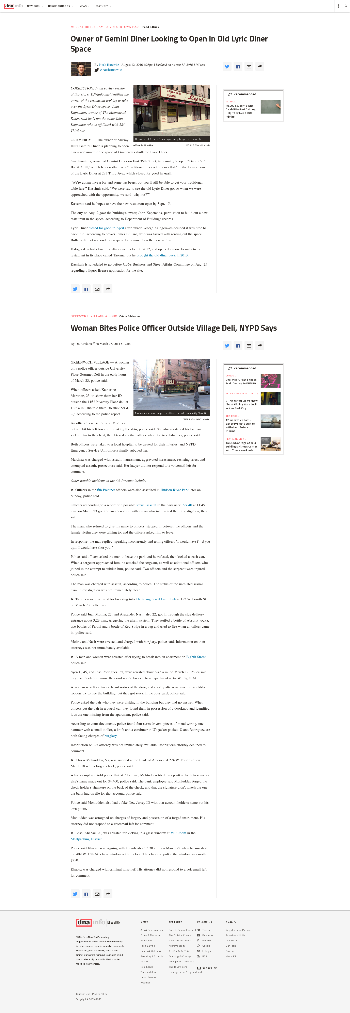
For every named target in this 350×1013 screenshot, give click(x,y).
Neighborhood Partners (238, 930)
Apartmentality (177, 946)
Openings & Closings (180, 956)
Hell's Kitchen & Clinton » (242, 395)
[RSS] (198, 956)
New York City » (236, 438)
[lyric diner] (171, 110)
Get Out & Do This (179, 951)
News (83, 6)
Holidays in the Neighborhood (185, 972)
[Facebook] (198, 935)
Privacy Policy (99, 994)
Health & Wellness (151, 951)
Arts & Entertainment (152, 930)
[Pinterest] (198, 940)
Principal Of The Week (181, 961)
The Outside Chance (180, 935)
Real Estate (147, 967)
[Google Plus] (198, 946)
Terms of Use (83, 994)
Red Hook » (233, 416)
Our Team (231, 946)
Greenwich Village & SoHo (94, 316)
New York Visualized (180, 940)
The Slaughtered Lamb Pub (156, 598)
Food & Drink (150, 27)
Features (102, 6)
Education (146, 940)
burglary (111, 735)
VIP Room (178, 832)
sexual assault (146, 504)
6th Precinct (106, 489)
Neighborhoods (59, 6)
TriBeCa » (232, 101)
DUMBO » (231, 375)
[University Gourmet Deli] (171, 384)
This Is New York (178, 967)
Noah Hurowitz (109, 64)
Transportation (149, 972)
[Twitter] (198, 930)
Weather (145, 982)
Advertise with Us (235, 935)
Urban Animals (149, 977)
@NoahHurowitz (111, 69)
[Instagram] (198, 951)
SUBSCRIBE (209, 968)
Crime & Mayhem (130, 316)
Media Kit (231, 956)
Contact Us (231, 940)
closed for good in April (106, 227)
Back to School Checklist (182, 930)
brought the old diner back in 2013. (163, 255)
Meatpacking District (86, 838)
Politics (144, 961)
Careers (230, 951)
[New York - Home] (13, 6)
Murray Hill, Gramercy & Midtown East (105, 27)
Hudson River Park (175, 489)
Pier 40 (186, 504)
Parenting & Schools (152, 956)
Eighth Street (196, 656)
